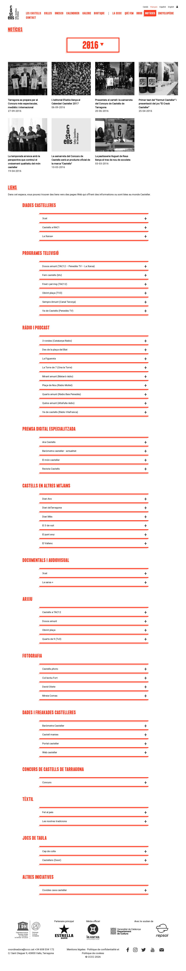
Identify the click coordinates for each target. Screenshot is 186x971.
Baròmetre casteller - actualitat (59, 450)
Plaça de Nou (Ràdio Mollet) (57, 385)
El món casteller (51, 459)
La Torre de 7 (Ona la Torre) (57, 367)
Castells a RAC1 (51, 227)
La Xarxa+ (47, 236)
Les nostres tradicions (54, 821)
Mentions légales (76, 949)
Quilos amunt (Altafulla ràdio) (58, 403)
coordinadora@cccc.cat (21, 949)
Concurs (46, 782)
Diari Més (47, 516)
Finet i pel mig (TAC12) (54, 284)
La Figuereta (49, 358)
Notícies (150, 13)
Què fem (129, 13)
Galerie (87, 13)
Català (145, 7)
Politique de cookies (93, 953)
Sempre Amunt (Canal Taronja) (59, 301)
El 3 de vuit (48, 525)
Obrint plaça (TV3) (52, 292)
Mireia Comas (49, 695)
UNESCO (59, 13)
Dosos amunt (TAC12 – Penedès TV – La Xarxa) (68, 266)
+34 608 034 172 (44, 949)
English (171, 7)
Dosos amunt (49, 621)
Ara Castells (49, 442)
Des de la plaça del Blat (54, 349)
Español (163, 7)
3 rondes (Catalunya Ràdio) (57, 340)
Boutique (99, 13)
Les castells (33, 13)
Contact (31, 18)
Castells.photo (50, 668)
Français (153, 7)
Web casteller (49, 752)
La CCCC (117, 13)
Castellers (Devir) (51, 860)
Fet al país (47, 812)
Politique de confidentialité (101, 949)
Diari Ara (47, 498)
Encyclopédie (166, 13)
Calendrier (73, 13)
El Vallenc (47, 543)
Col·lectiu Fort (50, 677)
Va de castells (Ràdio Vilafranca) (60, 412)
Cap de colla (49, 851)
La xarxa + (47, 582)
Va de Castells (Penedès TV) (57, 310)
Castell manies (50, 734)
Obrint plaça (48, 630)
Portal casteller (50, 743)
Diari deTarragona (52, 507)
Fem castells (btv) (52, 275)
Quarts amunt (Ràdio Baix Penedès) (61, 394)
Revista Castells (51, 468)
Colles (48, 13)
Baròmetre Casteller (53, 725)
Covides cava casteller (54, 890)
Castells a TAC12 (51, 612)
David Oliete (48, 686)
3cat (44, 218)
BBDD (139, 13)
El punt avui (48, 534)
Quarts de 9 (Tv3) (51, 639)
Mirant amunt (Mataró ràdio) (57, 376)
